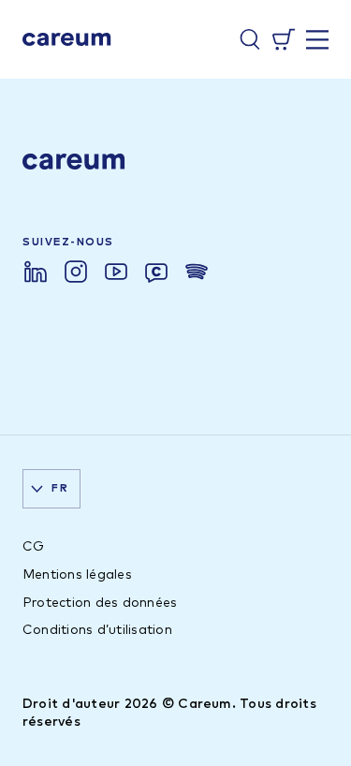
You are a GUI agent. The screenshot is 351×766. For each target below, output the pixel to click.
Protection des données (99, 603)
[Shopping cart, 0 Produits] (283, 39)
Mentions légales (77, 575)
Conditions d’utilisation (97, 630)
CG (33, 546)
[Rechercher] (250, 39)
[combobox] (51, 488)
